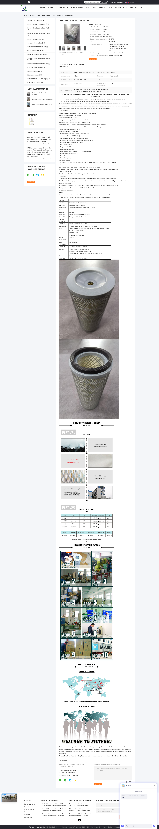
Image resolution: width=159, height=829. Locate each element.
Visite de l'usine (91, 7)
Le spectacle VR (62, 7)
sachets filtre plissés (33, 82)
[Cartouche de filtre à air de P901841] (28, 94)
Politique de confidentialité (37, 827)
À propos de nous (77, 7)
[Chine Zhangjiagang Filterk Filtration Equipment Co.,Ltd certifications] (31, 121)
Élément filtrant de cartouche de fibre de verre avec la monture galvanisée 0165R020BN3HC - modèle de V (54, 810)
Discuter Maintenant (117, 2)
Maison (42, 7)
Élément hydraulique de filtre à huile (38, 33)
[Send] (154, 826)
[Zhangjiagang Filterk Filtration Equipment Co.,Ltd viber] (43, 175)
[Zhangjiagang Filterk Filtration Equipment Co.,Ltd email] (29, 175)
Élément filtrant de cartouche (36, 24)
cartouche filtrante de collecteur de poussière (114, 756)
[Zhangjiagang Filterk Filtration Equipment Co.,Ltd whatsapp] (33, 175)
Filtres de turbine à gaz (34, 50)
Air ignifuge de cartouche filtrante (42, 104)
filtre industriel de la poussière (36, 54)
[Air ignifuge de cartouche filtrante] (28, 104)
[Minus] (154, 786)
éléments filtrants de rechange (37, 79)
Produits (51, 7)
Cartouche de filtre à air (44, 15)
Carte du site (28, 817)
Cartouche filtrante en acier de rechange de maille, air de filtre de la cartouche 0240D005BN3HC (54, 815)
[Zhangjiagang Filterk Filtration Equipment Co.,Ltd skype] (38, 175)
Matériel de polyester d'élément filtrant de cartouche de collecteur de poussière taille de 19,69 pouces (54, 805)
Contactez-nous (121, 7)
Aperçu (26, 15)
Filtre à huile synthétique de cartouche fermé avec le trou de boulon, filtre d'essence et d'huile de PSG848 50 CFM (81, 810)
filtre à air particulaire (33, 71)
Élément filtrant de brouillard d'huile (38, 28)
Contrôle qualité (105, 7)
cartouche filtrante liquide (35, 67)
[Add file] (122, 826)
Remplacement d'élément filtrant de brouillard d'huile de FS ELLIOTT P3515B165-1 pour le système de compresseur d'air (80, 815)
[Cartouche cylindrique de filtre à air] (28, 99)
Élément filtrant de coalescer (36, 47)
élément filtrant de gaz (34, 39)
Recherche (104, 2)
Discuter (92, 59)
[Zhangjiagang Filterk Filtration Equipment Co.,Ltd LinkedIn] (28, 2)
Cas (141, 7)
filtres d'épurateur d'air (73, 756)
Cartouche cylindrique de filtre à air (42, 99)
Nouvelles (133, 7)
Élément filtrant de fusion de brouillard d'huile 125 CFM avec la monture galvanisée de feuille (80, 805)
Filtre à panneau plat (33, 75)
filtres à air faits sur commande (90, 756)
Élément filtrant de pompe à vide (37, 64)
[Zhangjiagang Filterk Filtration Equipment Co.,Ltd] (24, 8)
